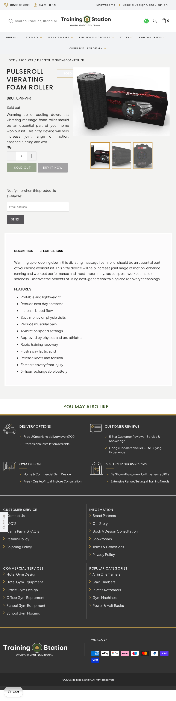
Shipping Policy (19, 547)
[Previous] (82, 101)
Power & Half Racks (108, 605)
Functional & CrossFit (94, 37)
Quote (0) (4, 522)
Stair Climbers (104, 582)
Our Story (100, 523)
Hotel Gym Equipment (24, 582)
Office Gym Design (22, 590)
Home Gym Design (150, 37)
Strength (32, 37)
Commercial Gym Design (86, 48)
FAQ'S (11, 523)
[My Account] (155, 20)
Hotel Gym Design (21, 574)
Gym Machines (105, 597)
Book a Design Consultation (145, 5)
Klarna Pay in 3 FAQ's (22, 531)
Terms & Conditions (108, 547)
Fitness (11, 37)
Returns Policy (17, 539)
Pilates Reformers (107, 590)
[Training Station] (86, 21)
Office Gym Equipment (25, 597)
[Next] (160, 101)
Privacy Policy (104, 554)
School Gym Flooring (23, 613)
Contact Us (15, 515)
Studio (124, 37)
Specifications (51, 251)
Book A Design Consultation (115, 531)
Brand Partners (104, 515)
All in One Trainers (106, 574)
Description (23, 251)
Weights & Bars (59, 37)
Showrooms (105, 5)
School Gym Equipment (25, 605)
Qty (9, 147)
